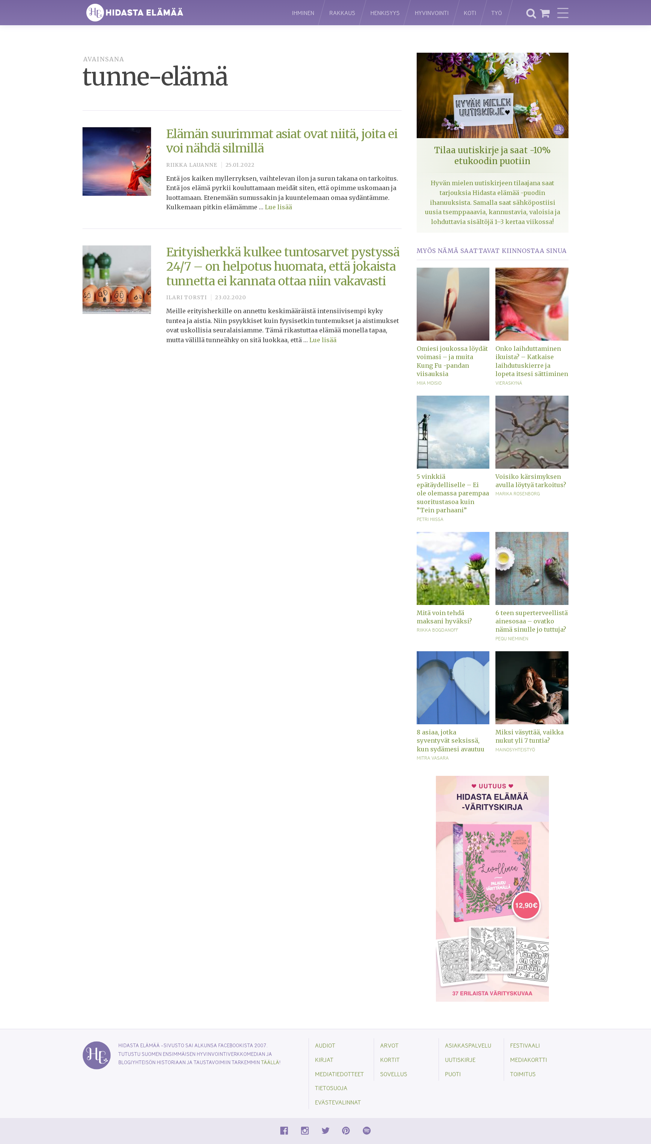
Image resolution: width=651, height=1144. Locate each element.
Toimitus (523, 1074)
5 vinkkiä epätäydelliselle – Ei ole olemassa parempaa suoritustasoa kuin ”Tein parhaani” (453, 493)
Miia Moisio (429, 382)
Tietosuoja (331, 1088)
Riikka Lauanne (191, 165)
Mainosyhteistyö (515, 749)
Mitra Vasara (433, 757)
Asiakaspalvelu (468, 1045)
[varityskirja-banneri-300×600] (492, 888)
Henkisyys (385, 13)
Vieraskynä (508, 382)
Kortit (390, 1059)
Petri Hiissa (430, 519)
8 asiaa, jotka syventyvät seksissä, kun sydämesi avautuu (450, 740)
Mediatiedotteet (339, 1074)
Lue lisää (278, 207)
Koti (470, 13)
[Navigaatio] (562, 13)
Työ (496, 13)
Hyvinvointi (432, 13)
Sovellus (393, 1074)
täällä (270, 1062)
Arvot (389, 1045)
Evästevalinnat (338, 1102)
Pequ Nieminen (511, 638)
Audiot (325, 1045)
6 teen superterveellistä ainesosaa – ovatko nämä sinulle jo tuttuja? (531, 621)
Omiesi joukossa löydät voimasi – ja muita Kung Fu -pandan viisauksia (452, 361)
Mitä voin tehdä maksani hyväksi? (444, 617)
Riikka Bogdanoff (437, 629)
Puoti (453, 1074)
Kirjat (324, 1059)
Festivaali (525, 1045)
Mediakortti (528, 1059)
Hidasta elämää (179, 12)
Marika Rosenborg (517, 493)
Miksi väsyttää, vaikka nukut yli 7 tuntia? (529, 736)
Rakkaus (342, 13)
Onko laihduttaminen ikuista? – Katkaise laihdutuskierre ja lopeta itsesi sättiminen (531, 361)
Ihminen (303, 13)
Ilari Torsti (186, 297)
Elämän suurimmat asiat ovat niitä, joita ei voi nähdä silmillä (281, 141)
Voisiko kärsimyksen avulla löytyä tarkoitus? (530, 481)
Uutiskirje (460, 1059)
